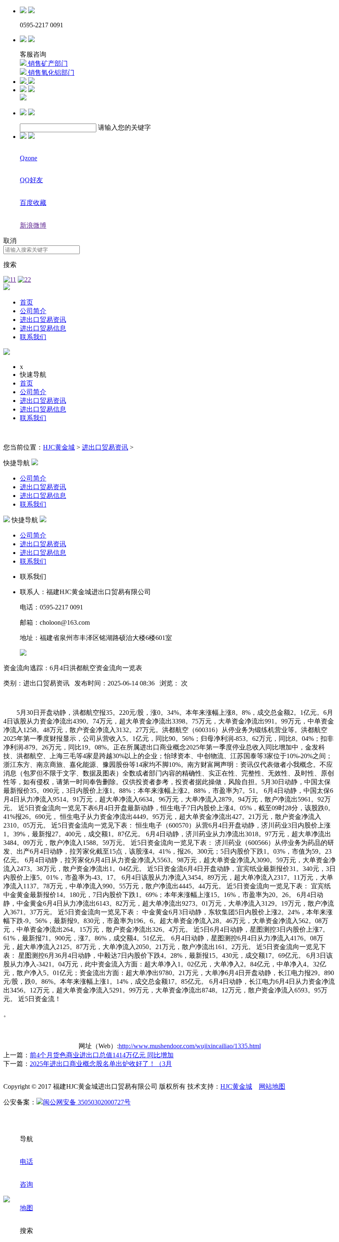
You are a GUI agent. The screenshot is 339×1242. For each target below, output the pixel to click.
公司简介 (33, 310)
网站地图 (272, 1086)
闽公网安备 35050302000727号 (87, 1102)
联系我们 (33, 336)
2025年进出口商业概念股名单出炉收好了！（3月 (101, 1063)
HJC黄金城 (59, 447)
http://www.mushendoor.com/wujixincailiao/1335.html (190, 1045)
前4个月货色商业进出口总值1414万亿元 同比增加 (102, 1055)
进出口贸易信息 (43, 328)
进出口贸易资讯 (43, 319)
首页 (26, 302)
